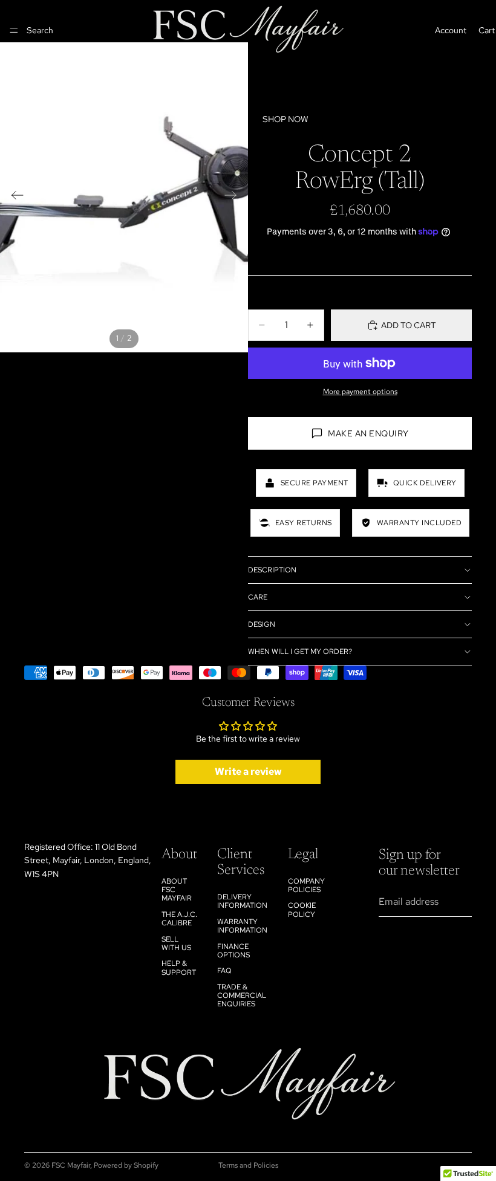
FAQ (224, 971)
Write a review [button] (248, 771)
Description (272, 570)
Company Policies (306, 885)
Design (261, 624)
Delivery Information (242, 901)
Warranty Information (242, 926)
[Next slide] (234, 197)
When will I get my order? (300, 651)
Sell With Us (176, 943)
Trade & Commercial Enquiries (241, 995)
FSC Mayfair (70, 1165)
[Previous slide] (13, 197)
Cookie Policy (302, 910)
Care (257, 597)
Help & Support (179, 968)
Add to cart (408, 325)
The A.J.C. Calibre (179, 919)
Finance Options (233, 951)
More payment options (360, 391)
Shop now (285, 119)
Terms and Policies (248, 1165)
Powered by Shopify (126, 1165)
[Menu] (14, 30)
